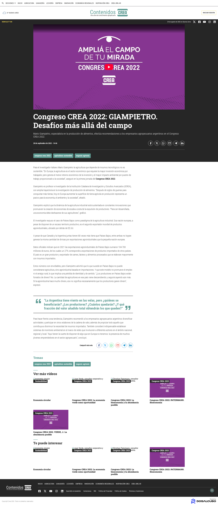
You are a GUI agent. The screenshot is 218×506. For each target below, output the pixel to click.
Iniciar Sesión (209, 13)
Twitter (45, 491)
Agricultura (29, 3)
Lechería (49, 3)
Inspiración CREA (102, 3)
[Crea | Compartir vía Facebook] (150, 143)
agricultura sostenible (63, 155)
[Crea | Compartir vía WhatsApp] (163, 143)
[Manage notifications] (212, 490)
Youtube (50, 491)
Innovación (69, 3)
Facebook (39, 491)
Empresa (58, 3)
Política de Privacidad (105, 491)
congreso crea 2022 (43, 155)
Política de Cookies (121, 491)
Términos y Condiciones (136, 491)
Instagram (56, 491)
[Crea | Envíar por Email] (169, 143)
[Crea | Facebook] (199, 21)
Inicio (20, 3)
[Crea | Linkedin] (214, 21)
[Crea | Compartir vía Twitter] (156, 143)
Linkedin (62, 491)
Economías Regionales (84, 3)
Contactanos (87, 491)
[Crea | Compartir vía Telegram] (175, 143)
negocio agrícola (82, 155)
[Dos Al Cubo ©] (203, 503)
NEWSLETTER (7, 22)
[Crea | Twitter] (194, 21)
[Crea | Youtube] (204, 21)
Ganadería (40, 3)
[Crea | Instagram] (209, 21)
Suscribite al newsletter (73, 491)
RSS (95, 491)
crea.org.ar (116, 3)
